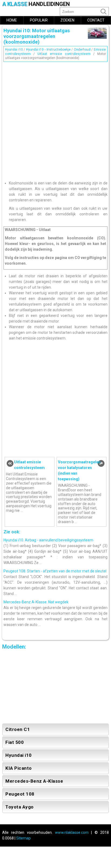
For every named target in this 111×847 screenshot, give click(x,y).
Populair (39, 20)
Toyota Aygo (19, 807)
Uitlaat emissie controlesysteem (63, 54)
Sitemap (23, 838)
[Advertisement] (55, 119)
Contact (96, 20)
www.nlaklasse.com (72, 832)
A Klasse (36, 4)
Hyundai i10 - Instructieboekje (48, 49)
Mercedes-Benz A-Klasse (34, 781)
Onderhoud (82, 49)
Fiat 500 (14, 742)
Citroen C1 (17, 729)
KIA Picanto (18, 768)
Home (11, 20)
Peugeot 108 (19, 794)
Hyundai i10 (14, 49)
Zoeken (67, 20)
